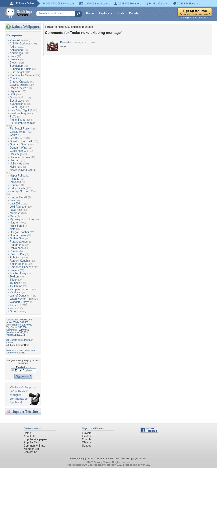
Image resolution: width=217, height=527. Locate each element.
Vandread (15, 292)
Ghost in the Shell (21, 141)
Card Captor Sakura (22, 75)
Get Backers (17, 138)
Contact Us (31, 452)
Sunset (86, 445)
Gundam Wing (18, 147)
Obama (86, 442)
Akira (13, 46)
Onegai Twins (18, 235)
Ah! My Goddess (20, 43)
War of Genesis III (21, 295)
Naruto (14, 222)
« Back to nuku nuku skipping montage (69, 26)
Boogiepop (16, 65)
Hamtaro (15, 160)
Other (13, 311)
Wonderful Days (19, 302)
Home (90, 13)
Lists (121, 13)
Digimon (15, 91)
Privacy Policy (77, 458)
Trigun (13, 279)
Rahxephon (17, 248)
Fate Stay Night (19, 110)
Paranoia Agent (19, 241)
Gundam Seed (18, 144)
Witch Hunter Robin (21, 298)
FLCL (13, 116)
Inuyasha (15, 181)
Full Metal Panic (20, 128)
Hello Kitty (16, 163)
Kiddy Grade (17, 188)
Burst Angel (17, 72)
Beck (13, 56)
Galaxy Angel (18, 131)
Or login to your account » (194, 17)
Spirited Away (18, 273)
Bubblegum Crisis (20, 68)
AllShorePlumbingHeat (17, 345)
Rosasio (65, 42)
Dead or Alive (18, 88)
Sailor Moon (17, 263)
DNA (12, 94)
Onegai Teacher (19, 232)
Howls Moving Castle (23, 169)
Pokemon (15, 244)
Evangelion (16, 103)
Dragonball (16, 97)
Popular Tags (32, 442)
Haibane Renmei (20, 157)
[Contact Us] (24, 404)
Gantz (13, 135)
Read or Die (17, 254)
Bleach (14, 62)
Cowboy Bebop (19, 84)
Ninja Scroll (17, 225)
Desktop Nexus (102, 462)
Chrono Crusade (19, 81)
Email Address (23, 367)
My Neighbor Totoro (22, 219)
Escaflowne (17, 100)
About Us (29, 436)
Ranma (14, 251)
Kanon (14, 185)
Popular (134, 13)
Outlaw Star (17, 238)
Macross (15, 213)
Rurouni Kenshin (20, 260)
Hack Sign (16, 154)
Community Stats (34, 445)
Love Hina (16, 209)
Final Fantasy (18, 113)
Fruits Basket (18, 119)
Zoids (13, 308)
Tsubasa (15, 282)
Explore (104, 13)
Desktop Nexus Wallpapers (18, 13)
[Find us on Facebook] (149, 431)
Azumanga (16, 53)
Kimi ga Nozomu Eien (23, 191)
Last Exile (16, 203)
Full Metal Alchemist (22, 122)
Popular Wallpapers (35, 439)
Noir (12, 228)
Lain (12, 200)
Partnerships (112, 458)
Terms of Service (95, 458)
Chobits (14, 78)
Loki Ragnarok (18, 206)
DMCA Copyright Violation (134, 458)
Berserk (14, 59)
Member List (31, 448)
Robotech (15, 257)
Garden (86, 436)
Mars (13, 216)
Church (86, 439)
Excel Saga (17, 107)
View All (15, 40)
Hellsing (14, 166)
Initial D (14, 178)
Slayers (14, 270)
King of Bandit (18, 197)
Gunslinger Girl (19, 150)
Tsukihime (16, 286)
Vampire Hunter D (20, 289)
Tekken (14, 276)
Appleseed (16, 49)
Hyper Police (17, 175)
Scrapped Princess (21, 267)
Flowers (87, 433)
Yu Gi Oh (15, 305)
